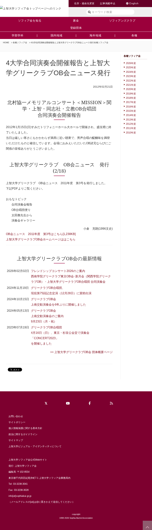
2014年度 (131, 115)
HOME (6, 42)
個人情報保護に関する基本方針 (25, 428)
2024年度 (131, 72)
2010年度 (131, 132)
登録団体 (76, 27)
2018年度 (131, 98)
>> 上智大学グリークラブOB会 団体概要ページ (81, 352)
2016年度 (131, 106)
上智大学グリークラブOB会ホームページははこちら (40, 239)
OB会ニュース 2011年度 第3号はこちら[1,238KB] (41, 234)
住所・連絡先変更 (84, 3)
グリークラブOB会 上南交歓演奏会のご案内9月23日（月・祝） (47, 316)
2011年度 (131, 128)
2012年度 (131, 124)
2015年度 (131, 111)
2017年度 (131, 102)
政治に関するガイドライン (23, 434)
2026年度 (131, 63)
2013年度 (131, 119)
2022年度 (131, 80)
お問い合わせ (16, 416)
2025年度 (131, 67)
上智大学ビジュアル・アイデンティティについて (35, 446)
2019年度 (131, 93)
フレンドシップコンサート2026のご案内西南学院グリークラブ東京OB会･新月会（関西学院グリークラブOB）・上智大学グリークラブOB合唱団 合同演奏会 (71, 276)
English (133, 3)
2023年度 (131, 76)
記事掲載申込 (107, 3)
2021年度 (131, 85)
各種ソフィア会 (20, 42)
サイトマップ (16, 440)
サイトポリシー (17, 422)
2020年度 (131, 89)
